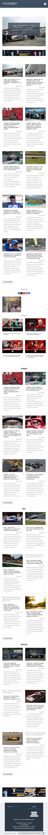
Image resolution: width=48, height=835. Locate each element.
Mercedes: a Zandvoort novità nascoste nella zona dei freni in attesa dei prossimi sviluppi (34, 256)
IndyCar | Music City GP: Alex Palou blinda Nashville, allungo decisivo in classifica (12, 750)
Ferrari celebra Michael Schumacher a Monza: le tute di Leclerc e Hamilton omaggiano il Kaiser (12, 126)
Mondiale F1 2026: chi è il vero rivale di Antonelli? (12, 334)
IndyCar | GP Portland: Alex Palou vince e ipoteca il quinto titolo (12, 697)
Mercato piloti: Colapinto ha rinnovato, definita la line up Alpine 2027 (13, 255)
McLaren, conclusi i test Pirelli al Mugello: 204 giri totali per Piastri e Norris (34, 169)
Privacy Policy (34, 812)
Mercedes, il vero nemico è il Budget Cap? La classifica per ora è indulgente (34, 477)
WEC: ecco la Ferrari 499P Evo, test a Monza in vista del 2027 (35, 529)
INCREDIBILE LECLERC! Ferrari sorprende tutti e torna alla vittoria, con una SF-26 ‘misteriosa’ (35, 356)
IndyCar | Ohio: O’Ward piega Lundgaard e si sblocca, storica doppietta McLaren (34, 740)
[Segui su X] (21, 293)
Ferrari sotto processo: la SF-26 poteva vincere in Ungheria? (33, 334)
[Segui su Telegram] (29, 293)
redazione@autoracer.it (34, 808)
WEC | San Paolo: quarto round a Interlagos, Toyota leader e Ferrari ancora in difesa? (34, 614)
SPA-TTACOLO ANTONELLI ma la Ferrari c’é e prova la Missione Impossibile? (12, 356)
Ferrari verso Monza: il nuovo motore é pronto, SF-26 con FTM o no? (12, 168)
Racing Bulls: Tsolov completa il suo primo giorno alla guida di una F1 (12, 212)
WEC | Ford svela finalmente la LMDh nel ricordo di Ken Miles (12, 529)
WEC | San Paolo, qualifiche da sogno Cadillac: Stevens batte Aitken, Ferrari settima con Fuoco (12, 607)
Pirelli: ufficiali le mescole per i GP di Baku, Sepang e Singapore (34, 212)
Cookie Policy (34, 814)
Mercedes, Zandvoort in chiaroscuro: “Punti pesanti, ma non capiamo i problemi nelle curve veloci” (35, 82)
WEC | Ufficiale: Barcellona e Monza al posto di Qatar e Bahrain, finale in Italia (12, 572)
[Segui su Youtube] (24, 293)
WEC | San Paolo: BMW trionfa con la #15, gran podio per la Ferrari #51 (34, 562)
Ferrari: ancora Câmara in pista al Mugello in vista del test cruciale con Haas (35, 433)
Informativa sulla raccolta (10, 833)
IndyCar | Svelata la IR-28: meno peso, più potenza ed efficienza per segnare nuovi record (35, 708)
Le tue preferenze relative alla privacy (29, 833)
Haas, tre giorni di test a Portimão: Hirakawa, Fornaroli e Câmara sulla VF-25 (24, 28)
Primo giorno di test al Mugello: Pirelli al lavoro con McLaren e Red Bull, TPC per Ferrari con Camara (13, 434)
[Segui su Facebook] (19, 293)
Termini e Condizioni (34, 815)
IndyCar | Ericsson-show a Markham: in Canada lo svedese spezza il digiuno (35, 664)
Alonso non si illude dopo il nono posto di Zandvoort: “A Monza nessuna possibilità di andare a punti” (34, 126)
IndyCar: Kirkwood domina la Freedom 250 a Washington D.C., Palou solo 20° (12, 665)
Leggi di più (24, 38)
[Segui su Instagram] (27, 293)
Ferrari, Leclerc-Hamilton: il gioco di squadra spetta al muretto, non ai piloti (11, 477)
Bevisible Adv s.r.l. (16, 806)
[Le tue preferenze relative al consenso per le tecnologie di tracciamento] (46, 833)
